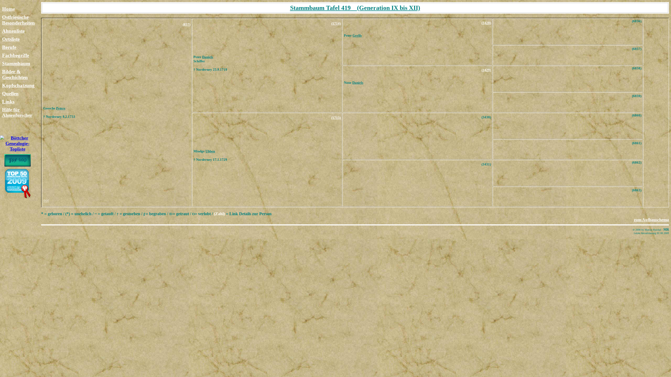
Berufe (9, 47)
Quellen (10, 93)
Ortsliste (11, 39)
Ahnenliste (13, 31)
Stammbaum (16, 63)
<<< (46, 200)
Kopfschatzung (18, 85)
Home (8, 9)
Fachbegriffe (15, 55)
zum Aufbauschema (651, 220)
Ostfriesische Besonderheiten (18, 20)
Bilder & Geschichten (15, 74)
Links (8, 101)
